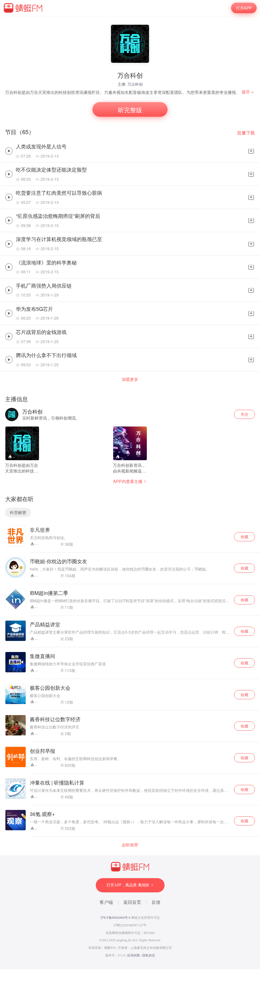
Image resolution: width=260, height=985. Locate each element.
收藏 (244, 536)
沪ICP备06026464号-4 (115, 917)
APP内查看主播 (127, 481)
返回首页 (132, 902)
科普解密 (18, 512)
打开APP (243, 7)
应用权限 (133, 955)
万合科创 (135, 84)
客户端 (106, 902)
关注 (244, 414)
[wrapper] (130, 492)
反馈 (156, 902)
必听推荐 (130, 845)
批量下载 (246, 133)
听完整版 (130, 109)
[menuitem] (248, 92)
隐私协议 (148, 955)
